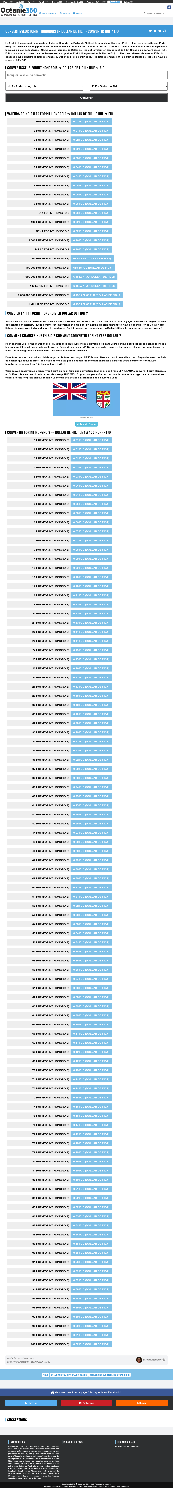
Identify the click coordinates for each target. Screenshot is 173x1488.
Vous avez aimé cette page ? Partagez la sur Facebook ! (88, 1392)
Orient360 (128, 2)
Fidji (45, 1375)
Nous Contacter (123, 1486)
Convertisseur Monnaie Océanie (69, 1375)
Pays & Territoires (48, 13)
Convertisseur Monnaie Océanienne (109, 1375)
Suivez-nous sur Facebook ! (127, 1446)
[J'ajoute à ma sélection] (155, 31)
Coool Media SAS (68, 1484)
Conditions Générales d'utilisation (73, 1486)
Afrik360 (20, 2)
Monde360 (7, 2)
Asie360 (31, 2)
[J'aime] (150, 31)
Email (143, 1402)
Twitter (32, 1402)
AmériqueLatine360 (74, 2)
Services (78, 13)
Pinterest (88, 1402)
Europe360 (57, 2)
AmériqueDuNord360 (96, 2)
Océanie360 (114, 2)
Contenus (65, 13)
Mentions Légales (51, 1486)
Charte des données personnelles (101, 1486)
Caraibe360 (43, 2)
